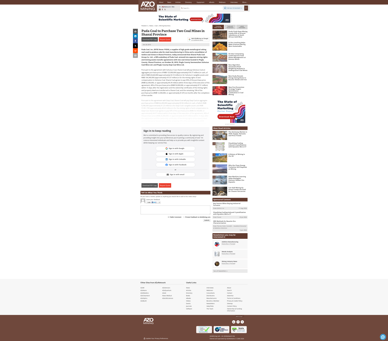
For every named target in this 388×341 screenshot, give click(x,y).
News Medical (167, 296)
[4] (219, 68)
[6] (219, 90)
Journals (189, 306)
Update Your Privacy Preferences (157, 338)
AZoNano (143, 290)
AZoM (142, 288)
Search (229, 290)
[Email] (135, 55)
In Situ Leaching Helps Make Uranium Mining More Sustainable (236, 44)
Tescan (219, 217)
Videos (188, 301)
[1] (219, 35)
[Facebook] (135, 40)
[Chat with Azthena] (383, 337)
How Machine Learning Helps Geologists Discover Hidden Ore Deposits (237, 179)
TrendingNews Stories (218, 26)
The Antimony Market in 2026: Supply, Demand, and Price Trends (237, 134)
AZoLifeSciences (167, 298)
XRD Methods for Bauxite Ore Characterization (224, 222)
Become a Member (213, 301)
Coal (156, 26)
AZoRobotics (144, 293)
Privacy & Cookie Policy (234, 301)
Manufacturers (212, 298)
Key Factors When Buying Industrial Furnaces (226, 204)
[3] (219, 57)
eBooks (188, 298)
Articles (188, 290)
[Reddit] (135, 50)
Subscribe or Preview (228, 244)
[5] (219, 79)
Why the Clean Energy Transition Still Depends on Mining (237, 167)
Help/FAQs (210, 306)
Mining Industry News (229, 261)
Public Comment (175, 217)
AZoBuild (143, 301)
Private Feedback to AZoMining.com (197, 217)
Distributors (211, 296)
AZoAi (164, 293)
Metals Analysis (227, 252)
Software (189, 309)
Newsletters (211, 303)
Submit (206, 220)
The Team (210, 309)
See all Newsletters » (221, 271)
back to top (239, 316)
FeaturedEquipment (230, 26)
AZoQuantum (166, 290)
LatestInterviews (242, 26)
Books (188, 296)
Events (188, 303)
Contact (229, 293)
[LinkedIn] (135, 36)
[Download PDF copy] (135, 31)
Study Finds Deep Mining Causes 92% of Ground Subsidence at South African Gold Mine (237, 34)
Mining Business (164, 26)
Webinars (210, 290)
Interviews (210, 288)
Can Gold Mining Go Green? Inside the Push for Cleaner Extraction (237, 189)
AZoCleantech (145, 296)
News (151, 26)
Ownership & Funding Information (234, 310)
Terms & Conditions (233, 298)
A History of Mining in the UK (236, 155)
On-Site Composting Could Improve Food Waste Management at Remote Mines (237, 56)
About (229, 288)
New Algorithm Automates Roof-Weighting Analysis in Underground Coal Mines (237, 67)
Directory (188, 2)
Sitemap (230, 303)
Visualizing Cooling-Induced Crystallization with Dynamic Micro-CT (237, 145)
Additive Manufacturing (230, 242)
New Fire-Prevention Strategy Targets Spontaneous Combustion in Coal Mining (236, 90)
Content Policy (232, 306)
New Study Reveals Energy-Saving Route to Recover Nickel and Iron (237, 78)
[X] (135, 45)
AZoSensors (166, 288)
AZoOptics (143, 298)
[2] (219, 46)
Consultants (211, 293)
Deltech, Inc (220, 208)
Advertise (230, 296)
